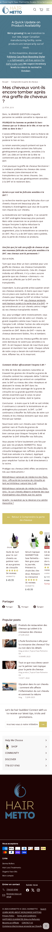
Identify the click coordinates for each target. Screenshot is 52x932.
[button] (12, 570)
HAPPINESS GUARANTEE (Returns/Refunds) (21, 919)
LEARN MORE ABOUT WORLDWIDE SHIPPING (21, 912)
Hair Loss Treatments (11, 867)
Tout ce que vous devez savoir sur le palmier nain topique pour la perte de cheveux (34, 666)
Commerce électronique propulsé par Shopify (22, 926)
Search (43, 909)
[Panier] (41, 9)
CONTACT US (27, 922)
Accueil (5, 82)
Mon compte (8, 875)
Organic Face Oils (9, 871)
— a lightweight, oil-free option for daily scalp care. (25, 60)
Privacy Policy (8, 915)
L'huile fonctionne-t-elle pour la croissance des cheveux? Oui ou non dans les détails (34, 644)
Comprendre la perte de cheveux (24, 82)
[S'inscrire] (43, 724)
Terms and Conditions (26, 915)
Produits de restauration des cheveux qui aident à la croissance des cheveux (33, 628)
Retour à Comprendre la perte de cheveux (28, 518)
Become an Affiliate (10, 922)
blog (20, 651)
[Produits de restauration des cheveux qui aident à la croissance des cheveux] (9, 627)
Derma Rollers (8, 863)
